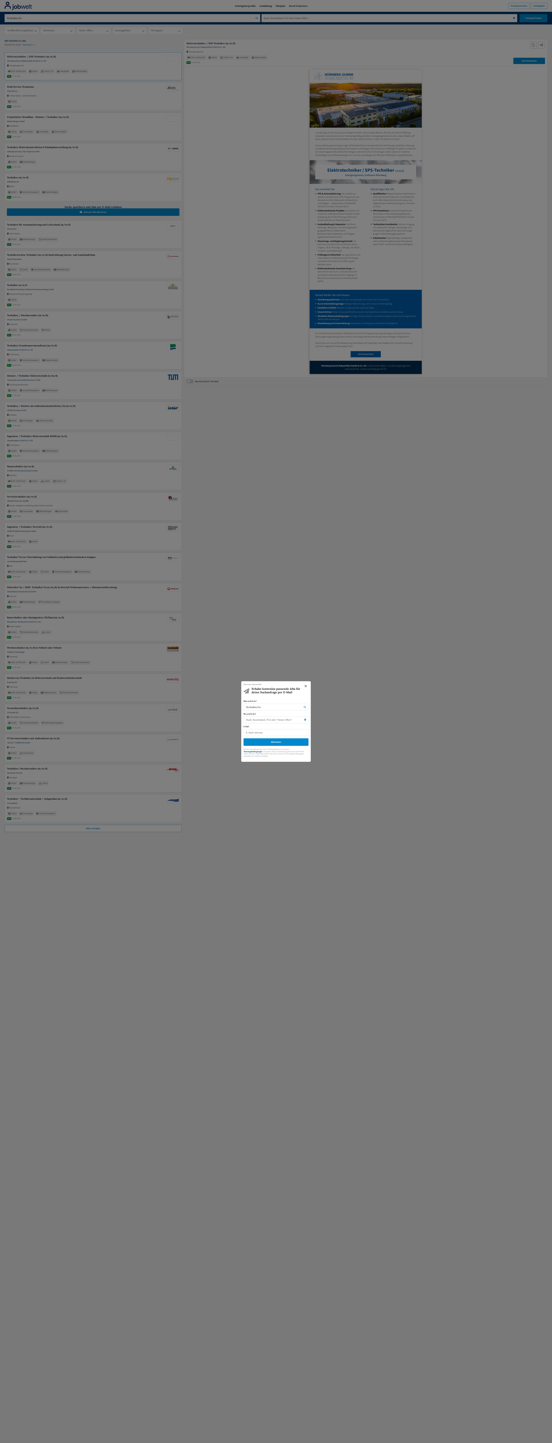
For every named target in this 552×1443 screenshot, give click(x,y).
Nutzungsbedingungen (253, 751)
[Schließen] (305, 686)
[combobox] (273, 707)
